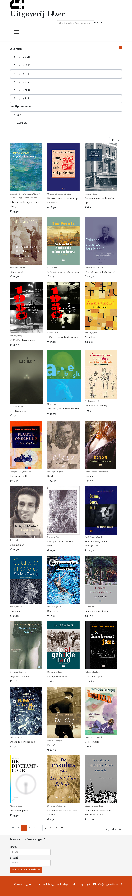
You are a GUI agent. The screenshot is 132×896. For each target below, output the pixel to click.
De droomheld (92, 742)
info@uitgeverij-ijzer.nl (109, 884)
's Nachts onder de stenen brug (63, 272)
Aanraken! (90, 337)
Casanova (15, 611)
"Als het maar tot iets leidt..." (100, 272)
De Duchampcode (19, 811)
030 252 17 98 (83, 884)
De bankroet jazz (93, 677)
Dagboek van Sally (19, 677)
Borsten (89, 476)
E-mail (14, 858)
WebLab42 (62, 884)
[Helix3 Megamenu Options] (15, 33)
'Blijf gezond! (16, 272)
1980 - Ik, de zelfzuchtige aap (62, 337)
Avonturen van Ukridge (96, 406)
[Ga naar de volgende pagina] (56, 828)
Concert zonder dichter (96, 611)
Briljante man (17, 545)
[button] (66, 57)
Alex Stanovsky (18, 411)
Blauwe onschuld (18, 476)
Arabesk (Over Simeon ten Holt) (63, 409)
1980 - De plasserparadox (23, 340)
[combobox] (75, 23)
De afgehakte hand (57, 677)
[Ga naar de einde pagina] (62, 828)
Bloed (50, 476)
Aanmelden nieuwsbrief (26, 870)
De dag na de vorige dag (22, 742)
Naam (13, 847)
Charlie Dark (54, 611)
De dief (51, 745)
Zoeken (98, 22)
